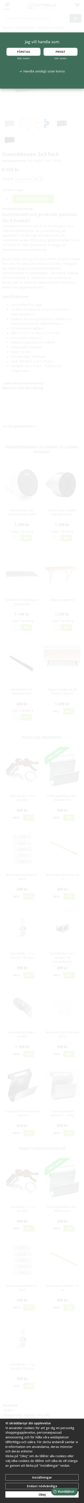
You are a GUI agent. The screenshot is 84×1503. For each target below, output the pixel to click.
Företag (23, 52)
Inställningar (42, 1477)
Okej (42, 1494)
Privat (60, 52)
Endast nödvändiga (42, 1486)
